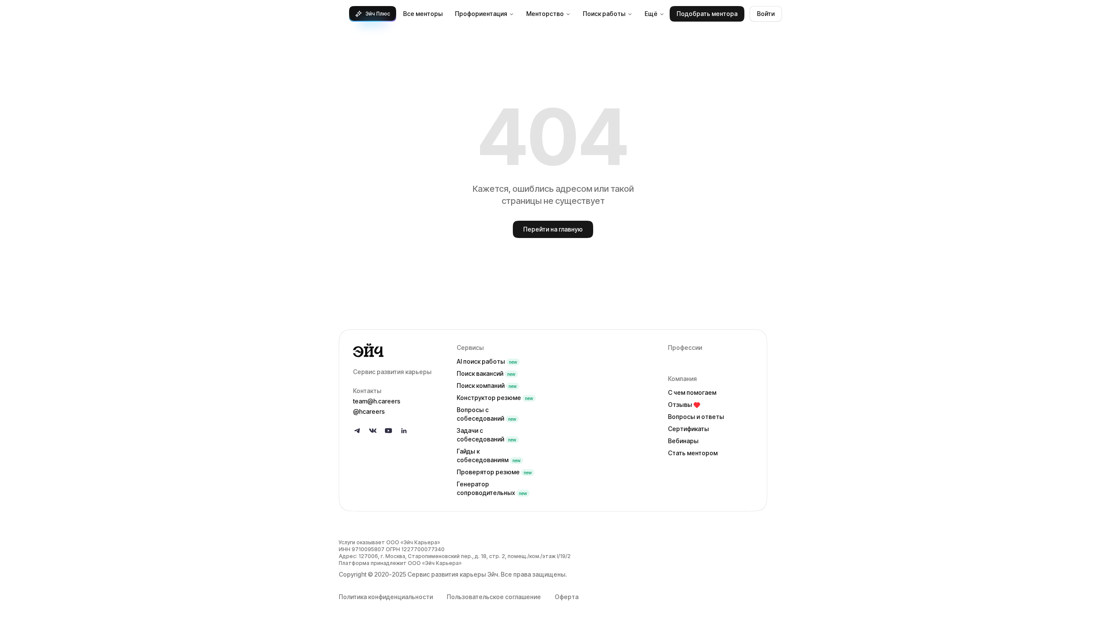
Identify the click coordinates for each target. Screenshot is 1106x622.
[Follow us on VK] (373, 430)
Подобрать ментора (707, 13)
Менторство (545, 13)
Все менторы (423, 13)
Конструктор (495, 397)
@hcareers (369, 411)
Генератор (492, 488)
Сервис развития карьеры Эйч (452, 574)
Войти (766, 13)
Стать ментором (693, 453)
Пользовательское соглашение (494, 596)
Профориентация (481, 13)
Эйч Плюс (377, 13)
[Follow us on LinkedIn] (404, 430)
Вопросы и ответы (696, 416)
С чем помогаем (692, 392)
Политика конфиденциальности (386, 596)
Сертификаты (688, 428)
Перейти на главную (553, 229)
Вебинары (683, 440)
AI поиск (487, 361)
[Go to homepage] (398, 350)
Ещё (651, 13)
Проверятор (494, 472)
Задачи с (486, 435)
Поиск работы (604, 13)
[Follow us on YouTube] (388, 430)
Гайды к (489, 455)
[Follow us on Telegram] (357, 430)
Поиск (486, 373)
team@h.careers (376, 401)
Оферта (566, 596)
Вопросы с (486, 414)
